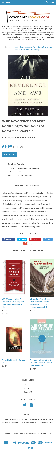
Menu (7, 2)
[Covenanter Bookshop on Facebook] (31, 406)
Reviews (34, 185)
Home (7, 47)
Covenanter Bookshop (27, 433)
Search (28, 385)
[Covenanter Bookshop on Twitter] (25, 406)
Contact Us (28, 392)
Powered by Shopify (44, 433)
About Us (28, 388)
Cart (52, 2)
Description (21, 185)
